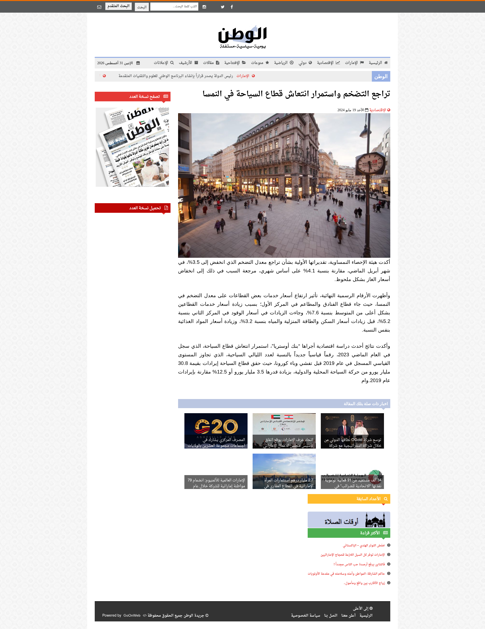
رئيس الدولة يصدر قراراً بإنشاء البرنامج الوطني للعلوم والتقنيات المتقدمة (206, 76)
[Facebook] (231, 7)
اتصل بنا (330, 615)
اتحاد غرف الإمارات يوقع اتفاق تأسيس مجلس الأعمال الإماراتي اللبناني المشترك (288, 445)
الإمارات (352, 63)
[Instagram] (204, 7)
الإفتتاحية (232, 63)
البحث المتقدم (119, 6)
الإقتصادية (325, 63)
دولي (303, 63)
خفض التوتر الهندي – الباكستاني (364, 545)
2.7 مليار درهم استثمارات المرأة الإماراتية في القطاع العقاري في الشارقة (288, 486)
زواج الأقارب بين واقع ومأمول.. (364, 583)
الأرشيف (186, 63)
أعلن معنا (348, 615)
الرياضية (281, 63)
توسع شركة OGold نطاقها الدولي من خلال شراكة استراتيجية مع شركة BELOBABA (352, 445)
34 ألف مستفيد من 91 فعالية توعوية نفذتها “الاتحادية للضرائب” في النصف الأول (353, 486)
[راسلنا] (99, 7)
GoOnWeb (132, 615)
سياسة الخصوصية (305, 615)
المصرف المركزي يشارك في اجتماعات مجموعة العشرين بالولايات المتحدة (216, 445)
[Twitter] (222, 7)
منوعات (257, 63)
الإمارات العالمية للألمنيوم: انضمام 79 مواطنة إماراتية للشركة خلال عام (216, 483)
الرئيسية (376, 63)
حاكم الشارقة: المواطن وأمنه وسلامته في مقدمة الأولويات (346, 574)
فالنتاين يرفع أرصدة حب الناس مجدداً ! (359, 564)
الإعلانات (161, 63)
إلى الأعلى (361, 608)
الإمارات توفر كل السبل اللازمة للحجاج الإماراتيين (353, 555)
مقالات (209, 63)
